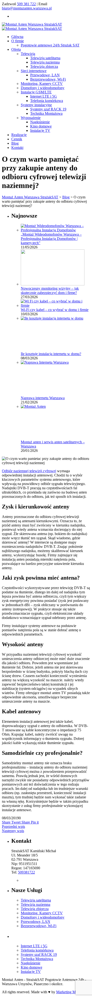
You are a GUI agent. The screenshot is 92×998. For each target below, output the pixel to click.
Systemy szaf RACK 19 (48, 109)
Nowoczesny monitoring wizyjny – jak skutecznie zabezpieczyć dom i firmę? (50, 290)
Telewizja (28, 54)
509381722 (26, 872)
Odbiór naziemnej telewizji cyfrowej (29, 471)
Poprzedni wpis (13, 826)
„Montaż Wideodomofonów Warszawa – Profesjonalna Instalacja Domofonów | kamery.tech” (51, 238)
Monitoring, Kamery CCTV (42, 84)
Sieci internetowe (33, 71)
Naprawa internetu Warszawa (43, 398)
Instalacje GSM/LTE (36, 92)
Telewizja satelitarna (45, 58)
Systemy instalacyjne (36, 105)
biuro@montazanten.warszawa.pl (27, 8)
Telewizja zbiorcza (44, 66)
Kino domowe (41, 126)
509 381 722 (26, 4)
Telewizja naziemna (45, 62)
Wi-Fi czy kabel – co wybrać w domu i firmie (54, 310)
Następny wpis (13, 831)
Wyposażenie (31, 118)
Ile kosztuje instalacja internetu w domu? (51, 354)
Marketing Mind (68, 992)
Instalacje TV (40, 130)
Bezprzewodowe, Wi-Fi (48, 79)
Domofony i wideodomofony (42, 88)
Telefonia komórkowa (46, 101)
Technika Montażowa (46, 113)
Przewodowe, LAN (45, 75)
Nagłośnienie (40, 122)
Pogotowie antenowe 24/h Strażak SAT (50, 45)
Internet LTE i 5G (43, 96)
